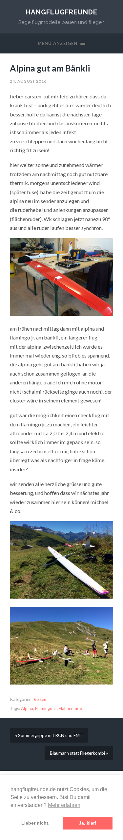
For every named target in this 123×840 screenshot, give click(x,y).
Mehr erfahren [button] (64, 805)
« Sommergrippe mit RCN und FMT (49, 735)
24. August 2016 (28, 81)
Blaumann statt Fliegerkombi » (79, 753)
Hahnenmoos (71, 708)
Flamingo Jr (46, 708)
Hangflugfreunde (61, 12)
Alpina (27, 708)
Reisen (39, 699)
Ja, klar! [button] (87, 823)
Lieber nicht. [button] (35, 823)
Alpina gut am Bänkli (50, 68)
